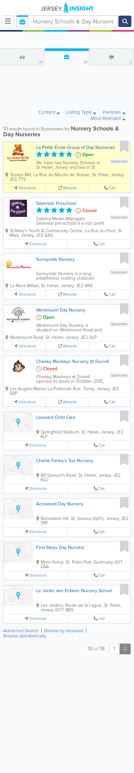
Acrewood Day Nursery (59, 503)
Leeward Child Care (55, 417)
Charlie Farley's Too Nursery (64, 460)
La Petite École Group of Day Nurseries (75, 147)
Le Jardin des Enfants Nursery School (74, 590)
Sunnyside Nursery (55, 259)
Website (70, 188)
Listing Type (79, 113)
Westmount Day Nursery (60, 310)
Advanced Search (20, 631)
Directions (27, 188)
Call (112, 188)
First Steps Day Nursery (60, 547)
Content (47, 113)
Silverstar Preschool (56, 203)
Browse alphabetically (24, 636)
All (31, 59)
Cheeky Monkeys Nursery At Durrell (72, 361)
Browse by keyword (63, 631)
